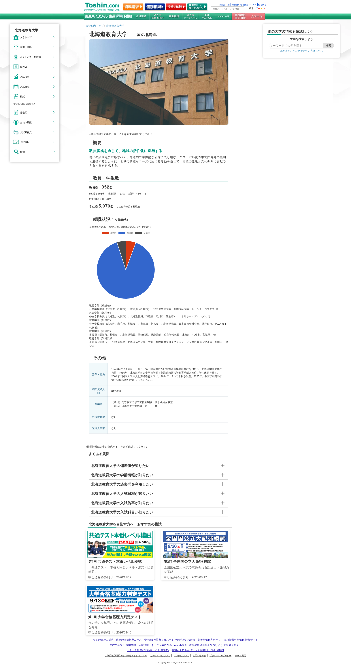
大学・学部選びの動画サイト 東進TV (148, 650)
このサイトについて (160, 655)
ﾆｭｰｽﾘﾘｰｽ (262, 4)
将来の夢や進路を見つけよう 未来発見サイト (215, 645)
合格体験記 (26, 122)
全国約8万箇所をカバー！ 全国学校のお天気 (169, 639)
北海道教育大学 (115, 25)
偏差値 (23, 66)
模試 (22, 96)
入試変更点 (26, 132)
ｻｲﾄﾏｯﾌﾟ (253, 4)
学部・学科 (26, 47)
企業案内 (235, 4)
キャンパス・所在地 (30, 56)
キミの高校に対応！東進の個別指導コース (117, 639)
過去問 (23, 112)
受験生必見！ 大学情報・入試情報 (129, 645)
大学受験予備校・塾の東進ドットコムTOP (126, 655)
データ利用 (240, 655)
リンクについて (181, 655)
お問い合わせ (199, 655)
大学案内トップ (94, 25)
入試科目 (24, 142)
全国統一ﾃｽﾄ (224, 4)
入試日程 (24, 86)
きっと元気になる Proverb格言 (169, 645)
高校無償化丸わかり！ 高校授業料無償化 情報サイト (228, 639)
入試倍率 (24, 76)
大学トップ (26, 37)
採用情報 (244, 4)
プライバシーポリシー (220, 655)
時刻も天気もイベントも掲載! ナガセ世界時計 (198, 650)
